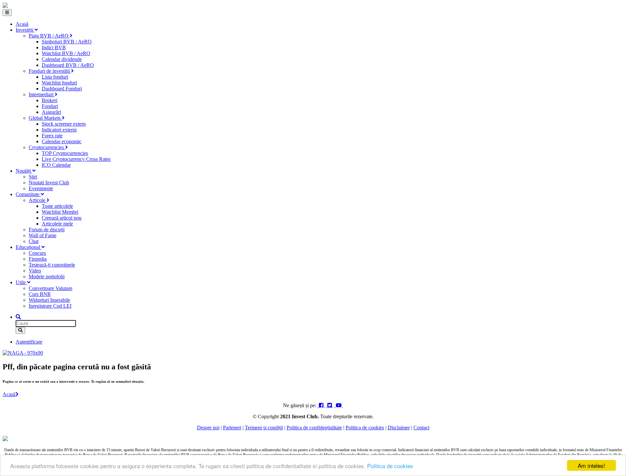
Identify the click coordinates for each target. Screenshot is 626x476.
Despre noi (208, 427)
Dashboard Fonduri (62, 88)
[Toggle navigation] (7, 12)
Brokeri (49, 100)
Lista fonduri (55, 77)
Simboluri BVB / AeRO (67, 41)
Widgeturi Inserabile (49, 300)
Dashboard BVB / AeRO (68, 65)
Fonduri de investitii (50, 71)
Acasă (22, 24)
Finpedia (38, 259)
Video (35, 270)
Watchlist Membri (60, 212)
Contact (421, 427)
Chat (33, 241)
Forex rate (52, 135)
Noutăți (24, 171)
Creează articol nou (62, 218)
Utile (21, 282)
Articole (38, 200)
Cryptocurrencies (47, 147)
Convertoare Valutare (50, 288)
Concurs (37, 253)
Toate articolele (57, 206)
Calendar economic (62, 141)
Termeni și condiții (264, 427)
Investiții (25, 30)
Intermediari (42, 94)
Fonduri (50, 106)
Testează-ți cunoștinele (52, 265)
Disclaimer (399, 427)
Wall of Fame (42, 235)
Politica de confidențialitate (314, 427)
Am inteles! (591, 465)
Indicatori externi (59, 129)
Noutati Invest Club (49, 182)
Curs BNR (40, 294)
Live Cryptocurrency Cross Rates (76, 159)
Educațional (28, 247)
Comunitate (28, 194)
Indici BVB (54, 47)
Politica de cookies (390, 466)
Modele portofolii (47, 276)
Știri (33, 176)
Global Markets (45, 118)
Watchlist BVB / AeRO (66, 53)
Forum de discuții (47, 229)
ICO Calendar (56, 165)
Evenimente (41, 188)
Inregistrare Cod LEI (50, 306)
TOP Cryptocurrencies (65, 153)
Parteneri (232, 427)
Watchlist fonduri (59, 82)
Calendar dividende (62, 59)
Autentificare (29, 342)
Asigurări (51, 112)
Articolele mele (57, 223)
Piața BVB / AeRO (49, 35)
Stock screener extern (64, 124)
